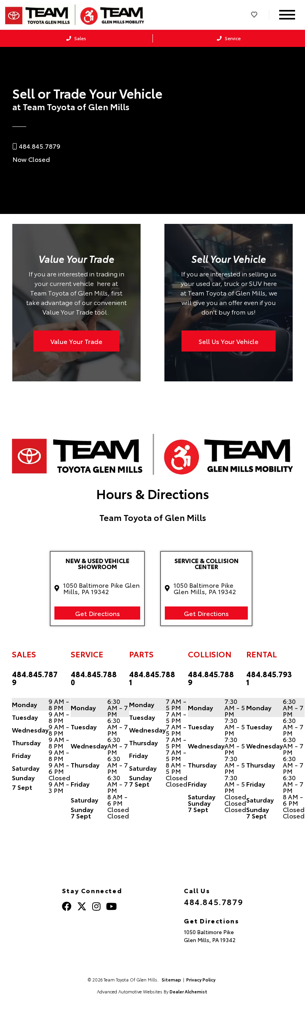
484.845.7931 (269, 678)
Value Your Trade (76, 341)
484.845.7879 (35, 678)
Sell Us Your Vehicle (229, 341)
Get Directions (97, 613)
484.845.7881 (152, 678)
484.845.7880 (94, 678)
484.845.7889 (211, 678)
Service (232, 38)
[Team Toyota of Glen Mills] (74, 14)
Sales (79, 38)
